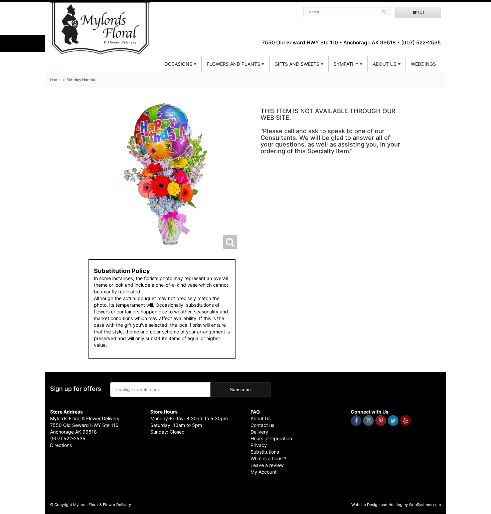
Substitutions (265, 452)
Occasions (178, 64)
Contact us (262, 425)
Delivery (259, 432)
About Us (261, 418)
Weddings (423, 64)
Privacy (259, 445)
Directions (61, 445)
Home (55, 79)
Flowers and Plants (233, 64)
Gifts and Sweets (297, 64)
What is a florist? (268, 458)
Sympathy (346, 64)
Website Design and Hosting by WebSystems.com (396, 504)
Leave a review (267, 465)
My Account (264, 472)
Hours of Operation (271, 438)
